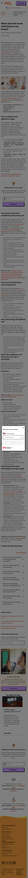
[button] (9, 448)
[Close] (23, 427)
